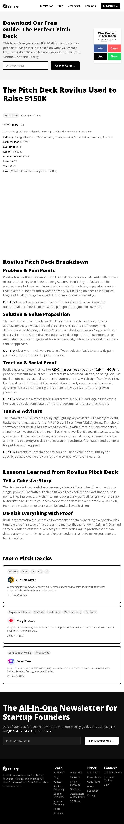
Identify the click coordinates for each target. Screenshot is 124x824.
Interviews (46, 5)
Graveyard (74, 5)
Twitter (52, 171)
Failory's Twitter (112, 772)
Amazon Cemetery (58, 803)
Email (107, 784)
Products (90, 5)
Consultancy (94, 777)
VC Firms (75, 801)
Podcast (57, 781)
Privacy (91, 795)
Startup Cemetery (58, 788)
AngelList (41, 171)
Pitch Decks (11, 115)
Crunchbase (28, 171)
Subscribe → (110, 6)
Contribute (93, 781)
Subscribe (92, 790)
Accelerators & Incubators (77, 795)
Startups (75, 789)
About (90, 786)
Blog (60, 5)
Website (15, 171)
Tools (56, 808)
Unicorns (75, 777)
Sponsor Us (94, 772)
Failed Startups (75, 783)
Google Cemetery (58, 795)
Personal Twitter (109, 779)
